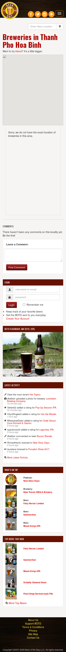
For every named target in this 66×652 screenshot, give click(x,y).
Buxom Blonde (44, 436)
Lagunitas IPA (46, 429)
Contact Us (33, 637)
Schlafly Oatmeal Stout (34, 582)
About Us (33, 620)
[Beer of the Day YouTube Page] (51, 15)
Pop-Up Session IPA (45, 407)
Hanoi (18, 51)
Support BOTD (33, 623)
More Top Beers (18, 603)
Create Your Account (17, 318)
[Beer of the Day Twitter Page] (38, 15)
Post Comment (16, 267)
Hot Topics (35, 394)
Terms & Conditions (33, 627)
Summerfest (29, 514)
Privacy (33, 630)
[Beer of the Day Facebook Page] (31, 15)
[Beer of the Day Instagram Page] (45, 15)
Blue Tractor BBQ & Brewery (37, 492)
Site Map (33, 634)
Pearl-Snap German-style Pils (38, 593)
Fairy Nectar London (33, 503)
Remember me (35, 304)
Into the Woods (48, 414)
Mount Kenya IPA (31, 525)
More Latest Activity (17, 457)
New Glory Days (41, 442)
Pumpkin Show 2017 (38, 449)
